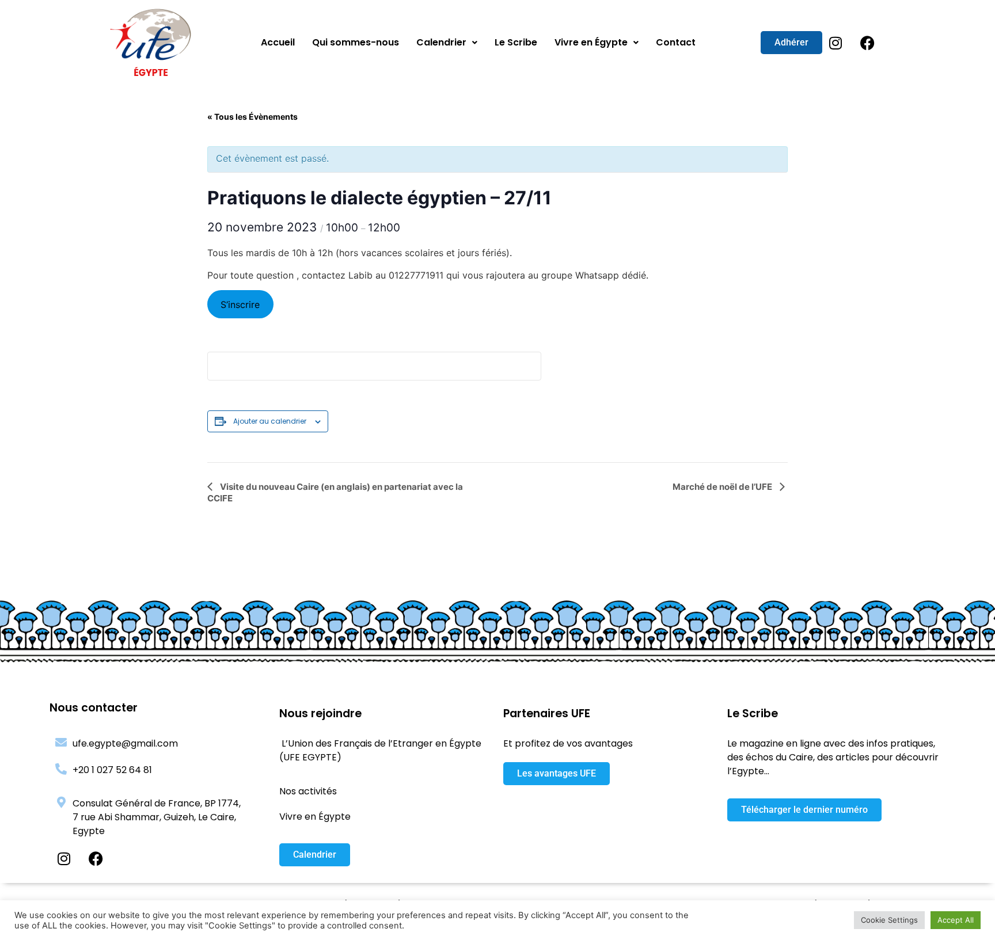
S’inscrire (240, 304)
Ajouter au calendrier (269, 421)
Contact (676, 42)
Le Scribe (516, 42)
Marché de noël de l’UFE (723, 486)
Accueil (278, 42)
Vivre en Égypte (591, 42)
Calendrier (441, 42)
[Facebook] (867, 42)
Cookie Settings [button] (889, 919)
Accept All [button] (955, 919)
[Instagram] (835, 42)
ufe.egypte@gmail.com (125, 743)
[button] (447, 42)
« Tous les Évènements (252, 116)
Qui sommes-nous (355, 42)
